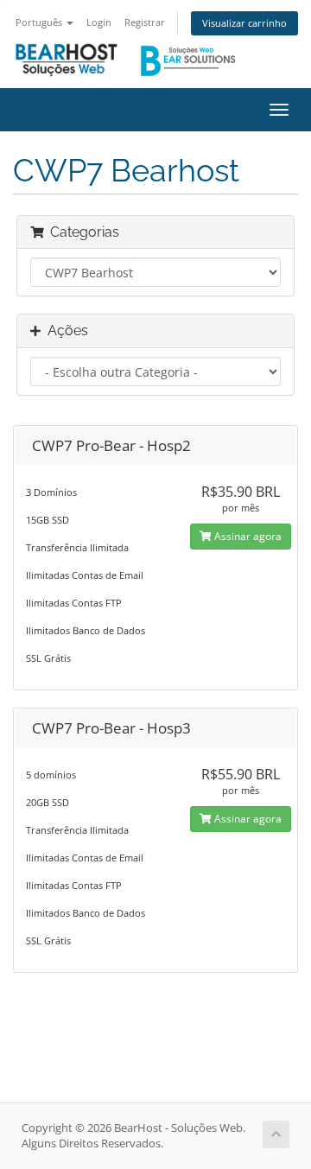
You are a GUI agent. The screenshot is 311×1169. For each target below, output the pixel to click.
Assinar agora (247, 536)
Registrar (144, 22)
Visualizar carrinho (244, 22)
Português (40, 22)
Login (98, 22)
